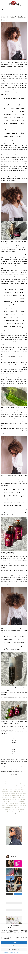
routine (24, 805)
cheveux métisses (5, 787)
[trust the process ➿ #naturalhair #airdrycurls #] (10, 863)
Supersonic (4, 572)
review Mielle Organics (16, 805)
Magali (7, 91)
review (8, 805)
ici (16, 244)
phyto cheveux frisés (17, 803)
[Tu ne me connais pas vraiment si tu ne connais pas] (10, 880)
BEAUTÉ (7, 776)
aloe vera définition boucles (9, 778)
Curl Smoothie (10, 551)
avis (17, 778)
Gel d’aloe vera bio (5, 721)
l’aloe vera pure (11, 407)
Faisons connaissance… (14, 823)
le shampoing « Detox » (21, 257)
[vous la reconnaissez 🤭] (18, 872)
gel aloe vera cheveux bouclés (16, 793)
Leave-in (3, 551)
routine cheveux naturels (18, 809)
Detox (12, 241)
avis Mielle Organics (15, 779)
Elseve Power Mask (10, 791)
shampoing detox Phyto (8, 811)
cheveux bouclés (22, 785)
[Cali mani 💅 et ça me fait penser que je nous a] (18, 888)
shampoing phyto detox (20, 811)
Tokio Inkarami (4, 628)
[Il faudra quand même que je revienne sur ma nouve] (18, 880)
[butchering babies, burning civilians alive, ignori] (10, 872)
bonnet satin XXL (13, 785)
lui (25, 687)
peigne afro (9, 803)
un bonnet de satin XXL (7, 729)
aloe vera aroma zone (20, 776)
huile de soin (19, 795)
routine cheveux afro (16, 807)
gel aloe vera (18, 791)
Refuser (14, 945)
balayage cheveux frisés (13, 783)
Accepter (14, 942)
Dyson (25, 570)
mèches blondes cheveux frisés (14, 799)
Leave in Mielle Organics (16, 797)
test (5, 813)
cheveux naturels (15, 787)
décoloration (14, 87)
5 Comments (14, 774)
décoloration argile (16, 789)
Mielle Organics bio (12, 801)
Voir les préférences (14, 949)
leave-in (16, 481)
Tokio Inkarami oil (11, 813)
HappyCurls (8, 553)
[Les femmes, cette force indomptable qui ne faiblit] (18, 863)
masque (22, 335)
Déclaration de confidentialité (18, 952)
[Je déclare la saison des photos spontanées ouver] (10, 888)
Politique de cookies (8, 952)
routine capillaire (6, 807)
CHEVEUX (10, 776)
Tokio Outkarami (20, 813)
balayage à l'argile (11, 781)
